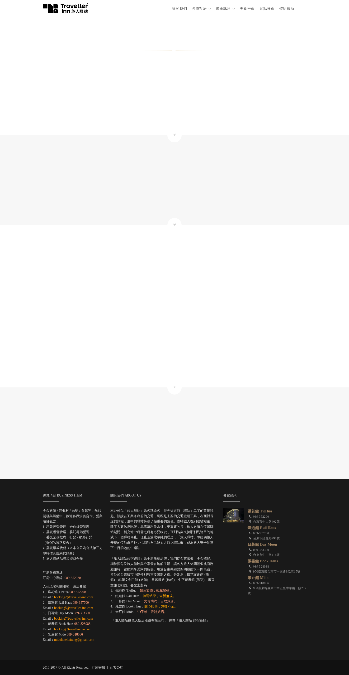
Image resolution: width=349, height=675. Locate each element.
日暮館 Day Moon (262, 544)
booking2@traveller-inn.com (73, 597)
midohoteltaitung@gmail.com (74, 639)
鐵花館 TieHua (260, 511)
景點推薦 (266, 8)
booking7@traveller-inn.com (73, 618)
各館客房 (200, 8)
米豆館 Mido (258, 578)
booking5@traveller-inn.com (73, 608)
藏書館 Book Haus (263, 561)
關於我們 (179, 8)
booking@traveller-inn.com (72, 629)
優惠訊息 (224, 8)
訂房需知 (98, 667)
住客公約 (116, 667)
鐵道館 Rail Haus (262, 528)
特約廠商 (286, 8)
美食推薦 (247, 8)
